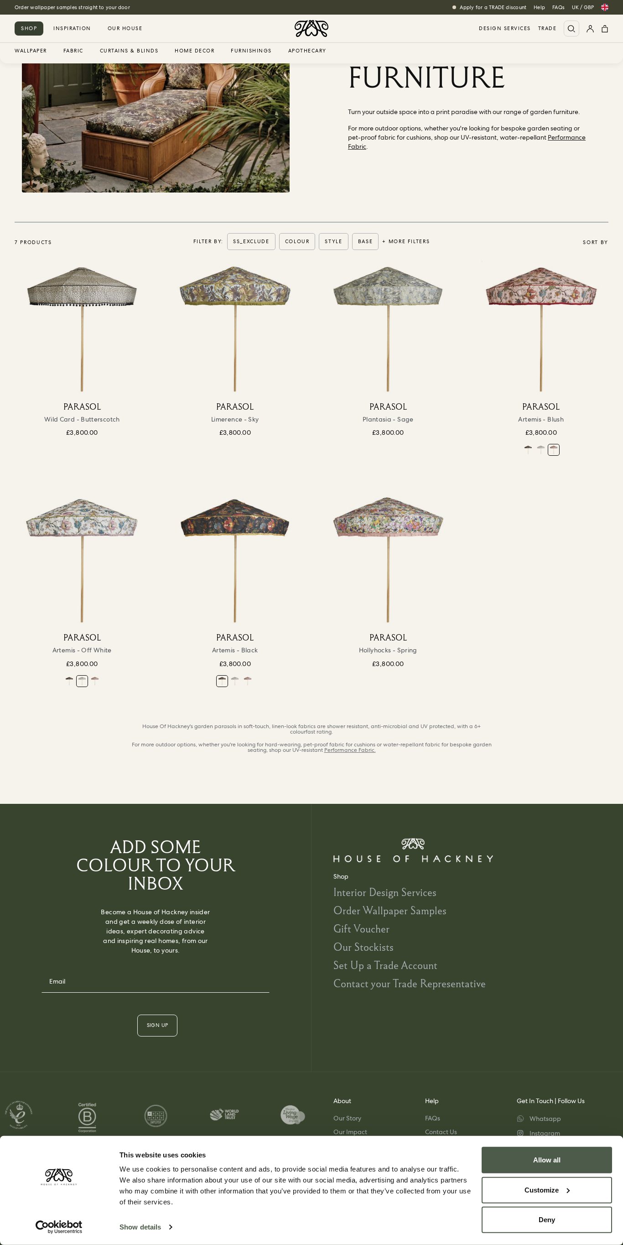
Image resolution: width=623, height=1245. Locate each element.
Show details (140, 1227)
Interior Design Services (384, 892)
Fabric (73, 51)
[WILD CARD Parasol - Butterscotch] (82, 328)
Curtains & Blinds (129, 51)
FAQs (558, 7)
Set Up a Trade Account (385, 965)
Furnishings (251, 51)
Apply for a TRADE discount (493, 7)
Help (539, 7)
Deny (547, 1220)
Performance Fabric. (350, 750)
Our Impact (350, 1132)
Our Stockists (363, 946)
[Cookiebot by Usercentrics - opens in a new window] (59, 1227)
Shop (29, 28)
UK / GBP (583, 7)
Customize (541, 1189)
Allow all (547, 1160)
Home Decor (194, 51)
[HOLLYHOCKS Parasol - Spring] (388, 559)
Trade (547, 28)
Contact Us (441, 1132)
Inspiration (72, 28)
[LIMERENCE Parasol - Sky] (235, 328)
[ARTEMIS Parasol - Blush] (541, 328)
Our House (125, 28)
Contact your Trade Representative (409, 983)
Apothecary (307, 51)
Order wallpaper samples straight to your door (72, 7)
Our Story (347, 1118)
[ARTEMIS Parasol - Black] (528, 449)
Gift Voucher (361, 928)
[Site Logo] (311, 28)
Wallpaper (31, 51)
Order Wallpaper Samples (389, 910)
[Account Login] (590, 28)
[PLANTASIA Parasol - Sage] (388, 328)
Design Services (505, 28)
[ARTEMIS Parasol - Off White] (540, 449)
